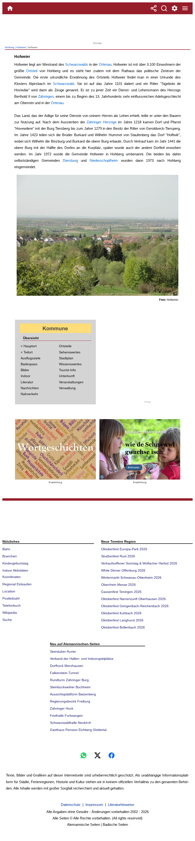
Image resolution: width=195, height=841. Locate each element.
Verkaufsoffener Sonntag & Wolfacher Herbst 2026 (139, 563)
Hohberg (9, 47)
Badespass (29, 364)
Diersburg (70, 160)
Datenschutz (71, 805)
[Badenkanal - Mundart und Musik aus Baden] (139, 449)
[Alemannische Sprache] (55, 449)
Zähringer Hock (61, 708)
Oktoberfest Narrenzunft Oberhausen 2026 (133, 599)
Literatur (27, 382)
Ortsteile (65, 346)
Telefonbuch (11, 605)
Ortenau (105, 64)
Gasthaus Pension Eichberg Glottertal (78, 730)
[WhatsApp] (83, 755)
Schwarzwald (63, 84)
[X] (97, 755)
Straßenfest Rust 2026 (118, 556)
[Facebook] (111, 755)
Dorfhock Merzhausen (66, 666)
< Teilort (27, 352)
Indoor (25, 376)
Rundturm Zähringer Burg (69, 680)
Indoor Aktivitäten (15, 570)
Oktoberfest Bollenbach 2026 (123, 627)
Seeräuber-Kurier (63, 651)
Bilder (25, 370)
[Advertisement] (97, 27)
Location (8, 591)
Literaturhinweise (121, 805)
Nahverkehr (29, 394)
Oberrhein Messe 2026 (118, 585)
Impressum (94, 805)
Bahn (6, 549)
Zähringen (46, 96)
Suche (7, 620)
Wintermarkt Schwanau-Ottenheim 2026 (131, 577)
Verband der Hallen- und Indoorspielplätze (81, 659)
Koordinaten (11, 577)
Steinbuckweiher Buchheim (70, 687)
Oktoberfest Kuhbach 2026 (121, 613)
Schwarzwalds (76, 64)
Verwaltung (67, 388)
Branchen (9, 556)
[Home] (10, 8)
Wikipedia (9, 613)
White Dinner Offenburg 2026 (123, 570)
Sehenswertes (69, 352)
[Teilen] (153, 8)
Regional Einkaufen (17, 584)
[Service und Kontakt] (174, 8)
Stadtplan (66, 358)
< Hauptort (29, 346)
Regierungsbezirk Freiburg (70, 701)
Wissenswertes (70, 364)
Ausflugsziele (30, 358)
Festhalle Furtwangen (66, 715)
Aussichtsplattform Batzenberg (73, 694)
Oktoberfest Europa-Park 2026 (124, 549)
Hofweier (21, 47)
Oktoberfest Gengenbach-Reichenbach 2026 (135, 606)
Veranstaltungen (71, 382)
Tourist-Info (67, 370)
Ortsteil (31, 71)
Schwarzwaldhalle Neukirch (70, 723)
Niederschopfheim (104, 160)
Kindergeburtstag (15, 563)
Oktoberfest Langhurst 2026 (122, 620)
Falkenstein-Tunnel (64, 673)
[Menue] (185, 8)
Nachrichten (30, 388)
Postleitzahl (11, 598)
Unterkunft (67, 376)
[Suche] (164, 8)
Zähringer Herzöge (102, 122)
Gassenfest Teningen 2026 (121, 592)
